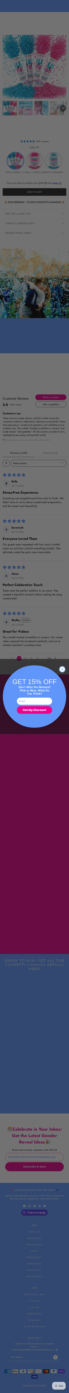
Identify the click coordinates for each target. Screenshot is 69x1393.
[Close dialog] (62, 669)
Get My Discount (34, 710)
